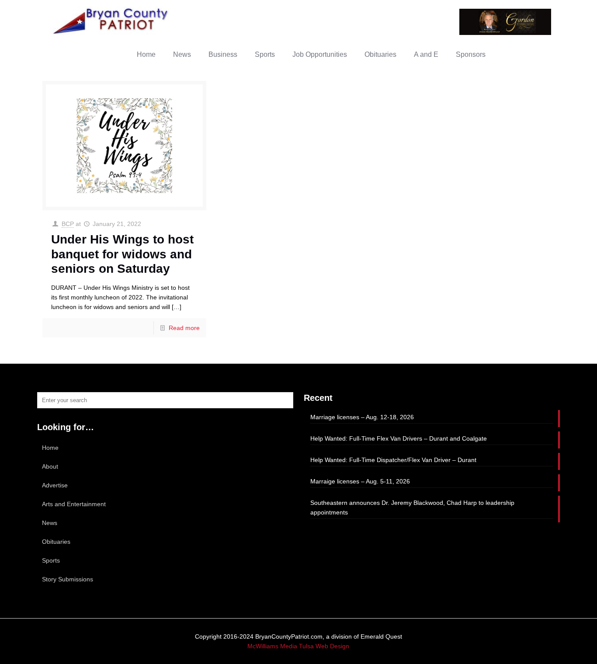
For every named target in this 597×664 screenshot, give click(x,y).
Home (50, 447)
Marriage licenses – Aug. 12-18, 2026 (362, 417)
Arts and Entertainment (74, 504)
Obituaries (56, 541)
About (50, 466)
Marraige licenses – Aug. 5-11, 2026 (360, 481)
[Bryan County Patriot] (111, 21)
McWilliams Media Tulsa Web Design (298, 646)
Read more (184, 327)
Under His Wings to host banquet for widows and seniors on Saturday (122, 254)
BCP (68, 223)
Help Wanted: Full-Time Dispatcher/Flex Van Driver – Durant (393, 459)
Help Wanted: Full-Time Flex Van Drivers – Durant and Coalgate (398, 438)
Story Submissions (67, 579)
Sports (51, 560)
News (49, 522)
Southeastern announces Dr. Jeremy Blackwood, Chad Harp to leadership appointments (412, 507)
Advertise (55, 485)
